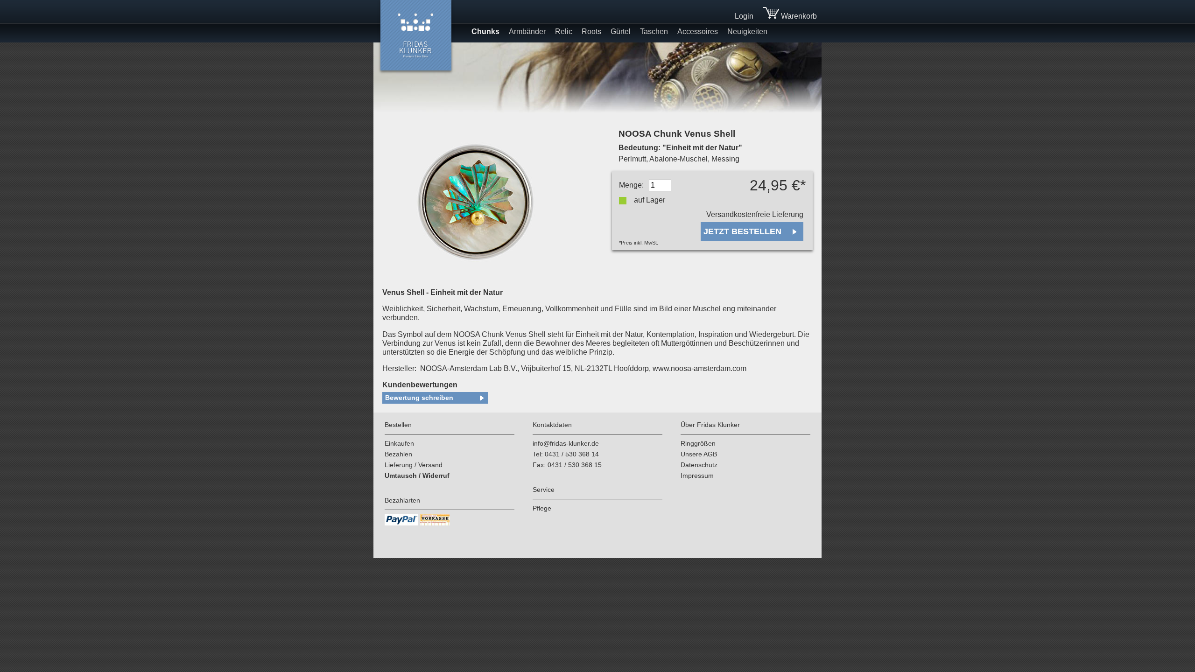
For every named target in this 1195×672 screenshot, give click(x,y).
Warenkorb (798, 16)
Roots (591, 31)
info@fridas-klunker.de (566, 443)
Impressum (697, 475)
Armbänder (527, 31)
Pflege (542, 508)
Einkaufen (399, 443)
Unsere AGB (699, 454)
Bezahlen (398, 454)
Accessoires (697, 31)
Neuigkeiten (747, 31)
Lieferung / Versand (414, 465)
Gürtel (621, 31)
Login (744, 16)
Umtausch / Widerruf (417, 475)
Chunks (485, 31)
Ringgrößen (698, 443)
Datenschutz (699, 465)
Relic (563, 31)
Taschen (654, 31)
